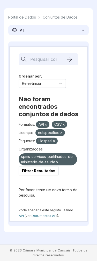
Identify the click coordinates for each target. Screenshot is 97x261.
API (21, 216)
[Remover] (46, 125)
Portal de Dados (22, 17)
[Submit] (69, 59)
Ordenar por (30, 76)
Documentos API (44, 216)
